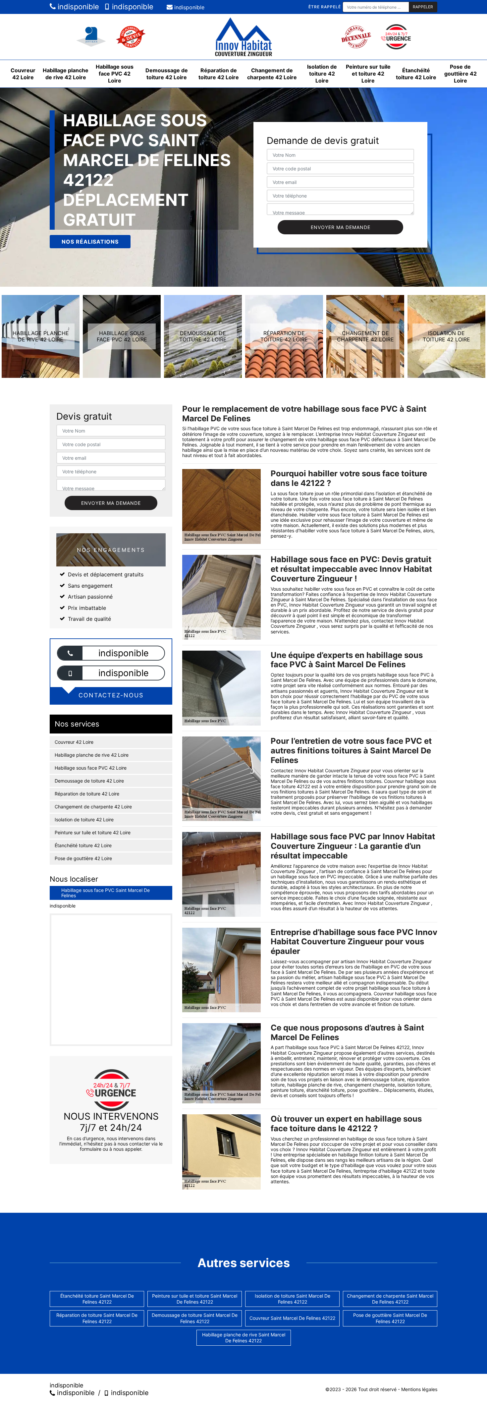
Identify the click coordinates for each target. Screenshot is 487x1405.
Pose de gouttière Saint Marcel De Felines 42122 (390, 1318)
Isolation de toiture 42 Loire (322, 73)
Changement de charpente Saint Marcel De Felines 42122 (390, 1299)
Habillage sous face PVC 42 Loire (115, 73)
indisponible (77, 6)
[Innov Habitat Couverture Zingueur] (243, 36)
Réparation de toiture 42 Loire (218, 74)
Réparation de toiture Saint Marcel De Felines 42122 (96, 1318)
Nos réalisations (90, 241)
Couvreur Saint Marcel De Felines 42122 (292, 1318)
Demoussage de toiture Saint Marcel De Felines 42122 (195, 1318)
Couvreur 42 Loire (23, 74)
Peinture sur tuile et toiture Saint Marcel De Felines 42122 (194, 1299)
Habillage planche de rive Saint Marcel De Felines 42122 (243, 1337)
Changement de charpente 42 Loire (272, 74)
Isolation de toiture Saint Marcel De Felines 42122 (292, 1299)
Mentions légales (419, 1389)
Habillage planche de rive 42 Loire (65, 74)
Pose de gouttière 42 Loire (460, 73)
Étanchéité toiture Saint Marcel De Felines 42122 (97, 1299)
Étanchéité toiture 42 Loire (416, 74)
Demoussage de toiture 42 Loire (166, 74)
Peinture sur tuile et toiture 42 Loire (368, 73)
